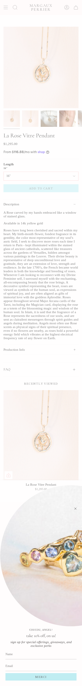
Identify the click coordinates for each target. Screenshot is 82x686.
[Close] (75, 508)
